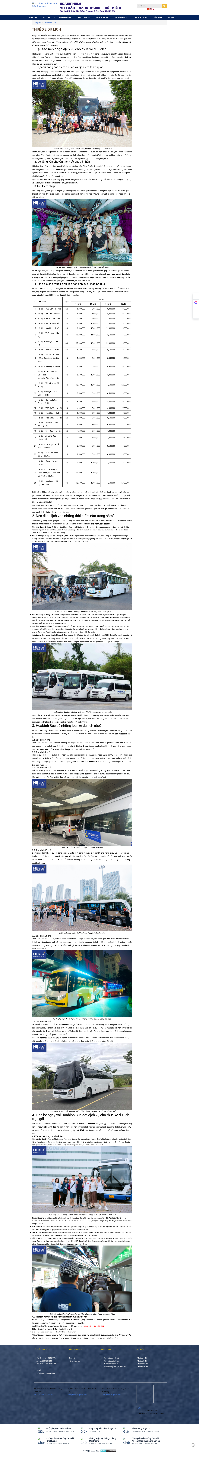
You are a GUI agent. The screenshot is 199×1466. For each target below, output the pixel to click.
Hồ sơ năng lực (74, 1361)
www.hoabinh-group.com (111, 1395)
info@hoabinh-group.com (77, 1395)
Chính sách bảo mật (110, 1364)
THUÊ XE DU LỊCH (102, 17)
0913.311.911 (53, 1358)
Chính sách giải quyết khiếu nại (114, 1367)
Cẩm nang (158, 17)
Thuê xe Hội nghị (64, 17)
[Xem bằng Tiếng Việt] (148, 9)
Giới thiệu (47, 17)
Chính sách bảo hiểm (111, 1361)
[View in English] (151, 9)
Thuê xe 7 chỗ (142, 1361)
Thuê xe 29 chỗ (142, 1364)
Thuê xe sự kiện (83, 17)
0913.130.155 (54, 1364)
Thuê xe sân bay (141, 17)
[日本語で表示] (153, 9)
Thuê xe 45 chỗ (142, 1367)
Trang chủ (32, 17)
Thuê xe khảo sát (121, 17)
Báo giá (72, 1358)
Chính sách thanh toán (111, 1358)
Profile (138, 1408)
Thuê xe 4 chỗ (142, 1358)
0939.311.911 (50, 1395)
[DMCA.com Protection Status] (108, 1451)
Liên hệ (171, 17)
